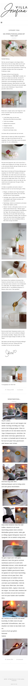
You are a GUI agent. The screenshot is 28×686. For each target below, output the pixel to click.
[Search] (26, 22)
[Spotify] (22, 22)
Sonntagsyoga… (14, 399)
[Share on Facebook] (12, 392)
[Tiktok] (24, 22)
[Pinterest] (17, 22)
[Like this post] (10, 392)
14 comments (19, 659)
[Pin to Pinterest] (15, 392)
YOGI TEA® (15, 76)
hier (13, 560)
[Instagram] (8, 674)
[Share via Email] (17, 392)
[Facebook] (19, 22)
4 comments (20, 389)
